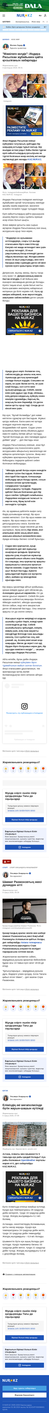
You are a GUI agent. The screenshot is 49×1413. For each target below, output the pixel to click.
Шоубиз (6, 22)
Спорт (5, 867)
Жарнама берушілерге (24, 1395)
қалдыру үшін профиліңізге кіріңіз (21, 810)
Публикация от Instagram (24, 739)
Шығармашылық (22, 22)
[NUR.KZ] (24, 15)
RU (40, 16)
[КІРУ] (45, 15)
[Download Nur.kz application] (24, 6)
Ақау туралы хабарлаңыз (24, 1388)
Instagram (26, 847)
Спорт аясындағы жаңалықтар (23, 867)
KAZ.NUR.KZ (34, 159)
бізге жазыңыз (32, 751)
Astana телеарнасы (31, 942)
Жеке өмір (36, 22)
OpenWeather (28, 1160)
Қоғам (5, 1091)
